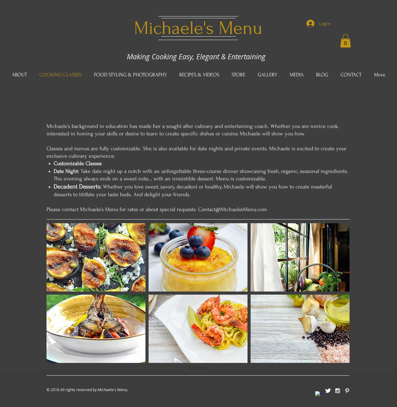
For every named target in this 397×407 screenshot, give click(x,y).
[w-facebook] (318, 394)
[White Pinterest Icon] (347, 390)
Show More (198, 367)
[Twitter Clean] (328, 390)
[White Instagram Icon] (337, 390)
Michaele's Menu (198, 28)
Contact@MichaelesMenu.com (232, 209)
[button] (345, 40)
